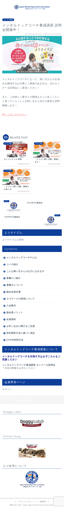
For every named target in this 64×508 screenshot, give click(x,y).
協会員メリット (14, 312)
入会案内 (11, 305)
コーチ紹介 (12, 264)
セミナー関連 (8, 20)
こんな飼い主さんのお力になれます (25, 271)
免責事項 (43, 501)
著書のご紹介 (13, 278)
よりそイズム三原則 (13, 239)
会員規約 (11, 319)
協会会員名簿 (13, 291)
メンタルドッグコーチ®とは (21, 257)
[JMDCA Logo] (32, 479)
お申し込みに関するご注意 (20, 326)
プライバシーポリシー (26, 501)
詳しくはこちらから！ (14, 114)
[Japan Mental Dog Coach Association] (32, 9)
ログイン (7, 389)
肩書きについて (14, 285)
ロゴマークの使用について (20, 298)
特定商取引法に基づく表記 (20, 333)
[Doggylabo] (32, 423)
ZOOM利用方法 (14, 340)
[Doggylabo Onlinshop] (32, 450)
